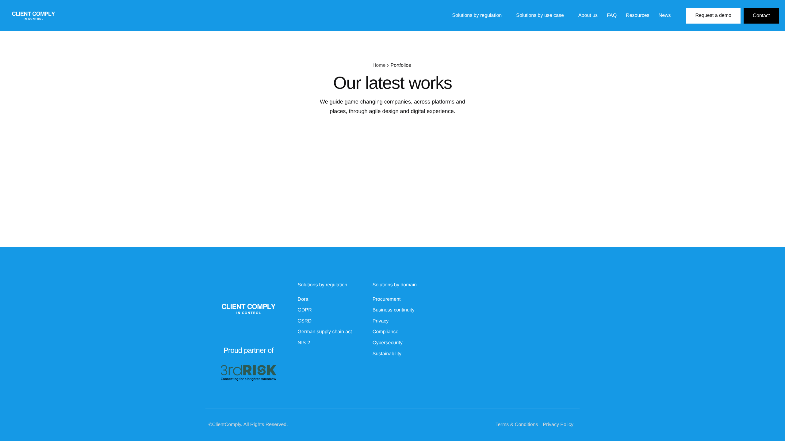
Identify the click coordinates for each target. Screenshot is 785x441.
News (665, 15)
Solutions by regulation (477, 15)
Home (379, 65)
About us (588, 15)
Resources (637, 15)
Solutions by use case (540, 15)
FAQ (612, 15)
